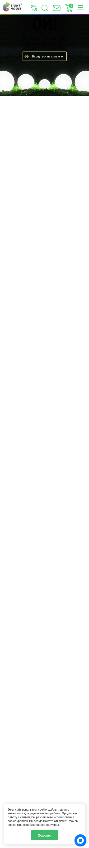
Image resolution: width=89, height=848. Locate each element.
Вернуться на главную (47, 56)
